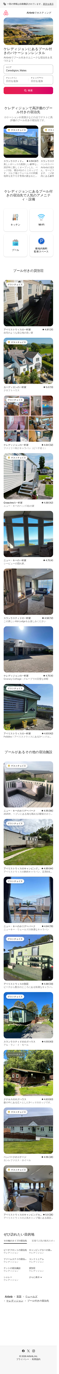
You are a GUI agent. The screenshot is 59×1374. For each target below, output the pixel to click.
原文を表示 (48, 4)
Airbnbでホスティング (39, 12)
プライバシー (22, 1359)
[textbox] (16, 81)
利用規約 (36, 1359)
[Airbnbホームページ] (6, 12)
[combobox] (28, 70)
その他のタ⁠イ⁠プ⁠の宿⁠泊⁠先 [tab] (15, 1240)
